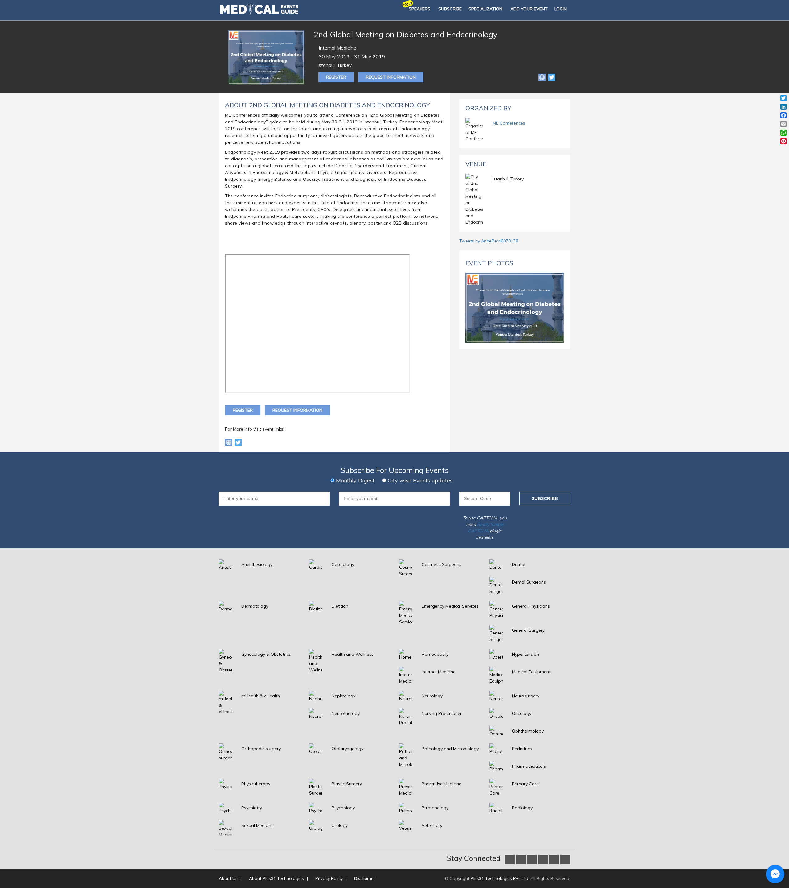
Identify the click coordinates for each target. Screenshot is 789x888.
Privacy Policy (329, 878)
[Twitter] (551, 77)
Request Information (391, 77)
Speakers (419, 9)
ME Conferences (509, 123)
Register (336, 77)
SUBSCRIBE (450, 9)
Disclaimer (364, 878)
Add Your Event (529, 9)
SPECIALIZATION (485, 9)
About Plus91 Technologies (276, 878)
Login (560, 9)
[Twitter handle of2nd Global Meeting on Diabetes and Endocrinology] (238, 442)
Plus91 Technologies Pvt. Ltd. (500, 878)
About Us (228, 878)
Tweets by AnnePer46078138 (488, 241)
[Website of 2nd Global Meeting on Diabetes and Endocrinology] (542, 77)
